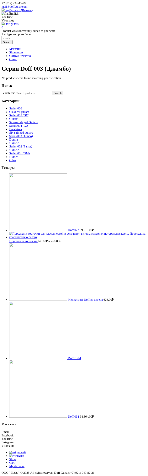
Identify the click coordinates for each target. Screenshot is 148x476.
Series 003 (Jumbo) (21, 136)
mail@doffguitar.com (14, 6)
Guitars (13, 118)
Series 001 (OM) (19, 153)
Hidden (13, 156)
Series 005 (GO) (19, 115)
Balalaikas (15, 129)
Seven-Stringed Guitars (23, 122)
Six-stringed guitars (21, 132)
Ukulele (14, 143)
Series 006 (15, 108)
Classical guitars (19, 111)
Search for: (8, 93)
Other (12, 160)
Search (57, 93)
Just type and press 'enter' (17, 34)
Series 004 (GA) (19, 125)
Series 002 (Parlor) (20, 146)
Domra (13, 139)
